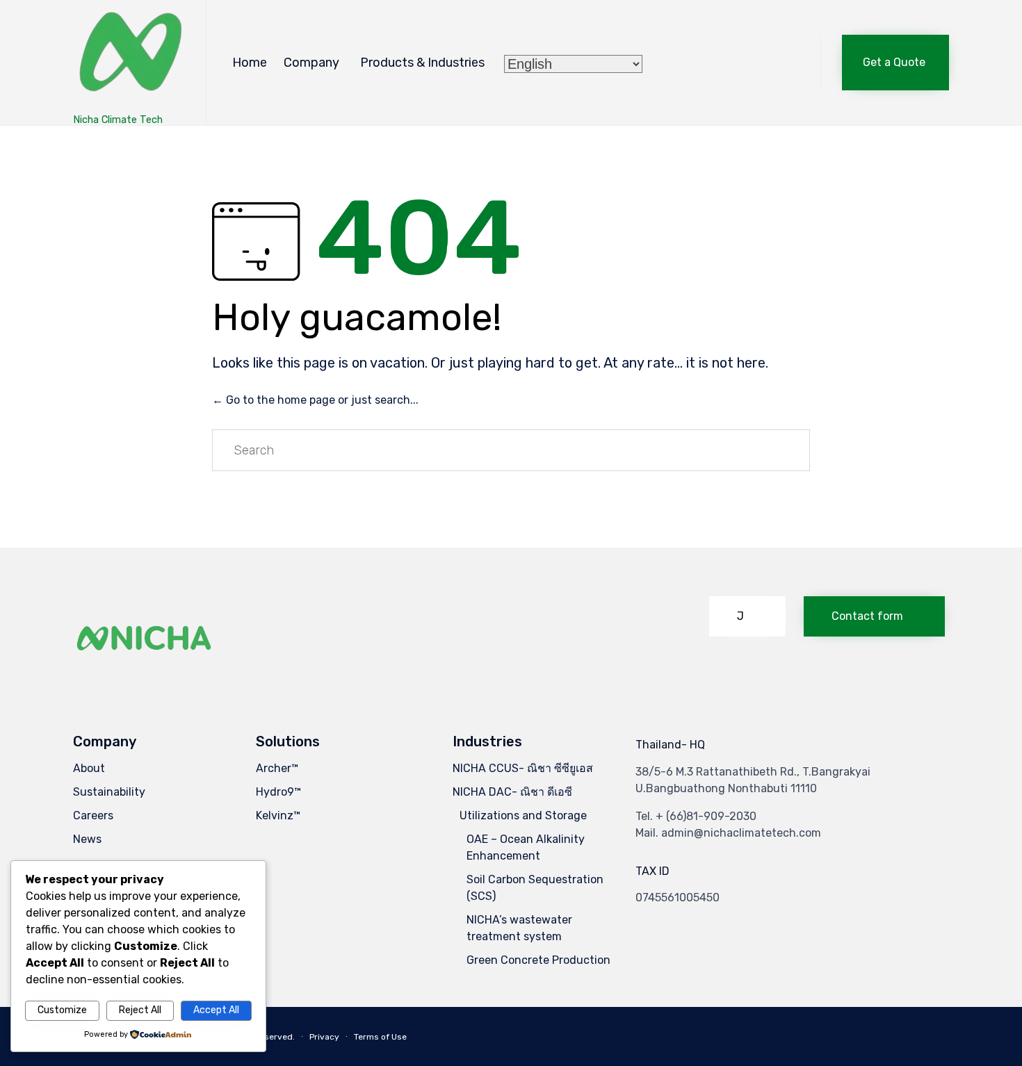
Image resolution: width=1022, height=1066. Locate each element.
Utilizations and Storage (523, 815)
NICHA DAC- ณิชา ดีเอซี (512, 791)
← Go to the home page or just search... (315, 400)
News (87, 839)
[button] (895, 62)
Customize (62, 1010)
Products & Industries (422, 62)
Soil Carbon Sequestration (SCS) (535, 888)
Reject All (140, 1010)
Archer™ (277, 768)
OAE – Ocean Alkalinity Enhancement (526, 847)
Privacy (324, 1037)
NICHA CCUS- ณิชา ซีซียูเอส (523, 768)
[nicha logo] (144, 673)
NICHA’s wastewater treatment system (519, 928)
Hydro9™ (278, 791)
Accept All (216, 1010)
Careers (93, 815)
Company (311, 62)
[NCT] (129, 56)
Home (249, 62)
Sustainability (109, 791)
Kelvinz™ (278, 815)
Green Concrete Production (538, 960)
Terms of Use (380, 1037)
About (89, 768)
